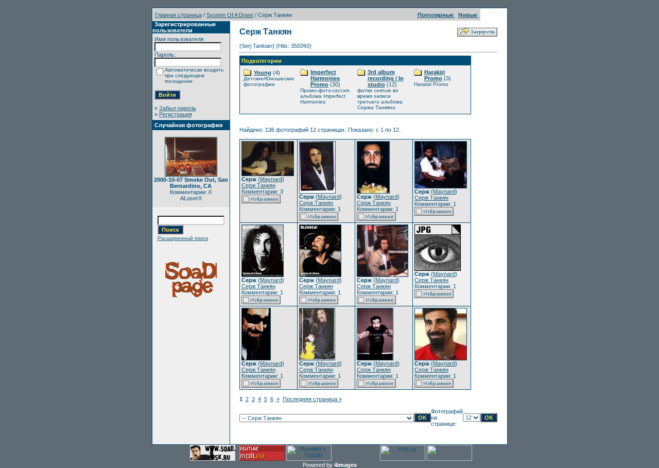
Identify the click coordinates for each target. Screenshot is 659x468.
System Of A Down (229, 15)
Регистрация (175, 114)
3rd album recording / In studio (386, 78)
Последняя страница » (312, 399)
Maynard (271, 179)
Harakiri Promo (434, 75)
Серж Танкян (258, 185)
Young (262, 73)
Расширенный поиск (183, 238)
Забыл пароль (177, 108)
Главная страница (178, 15)
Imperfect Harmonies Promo (325, 78)
